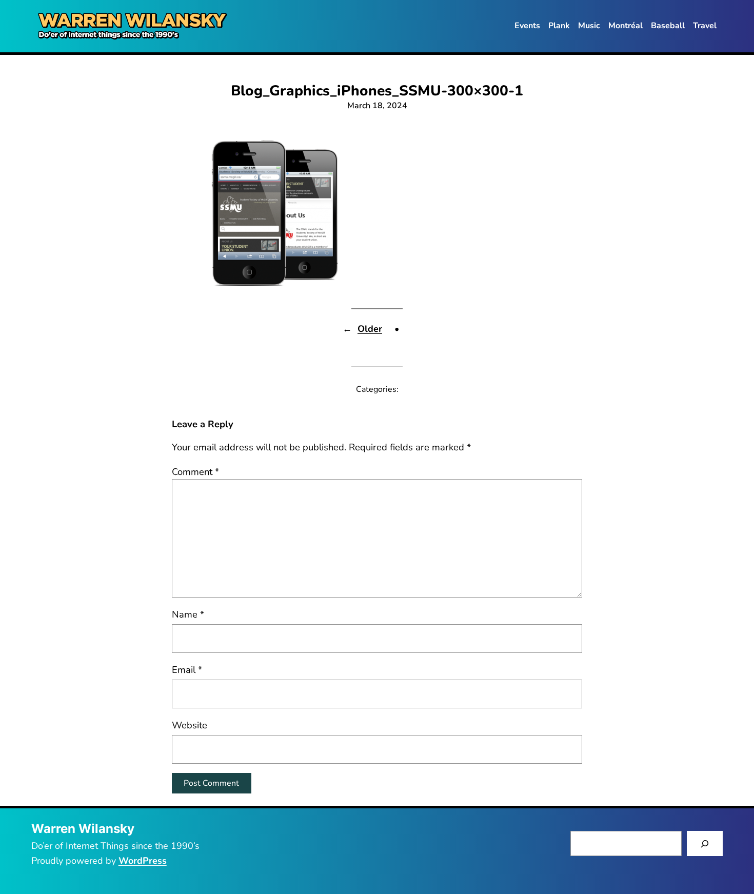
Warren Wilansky (82, 828)
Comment (195, 471)
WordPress (142, 861)
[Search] (705, 843)
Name (188, 614)
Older (370, 329)
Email (187, 669)
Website (189, 725)
